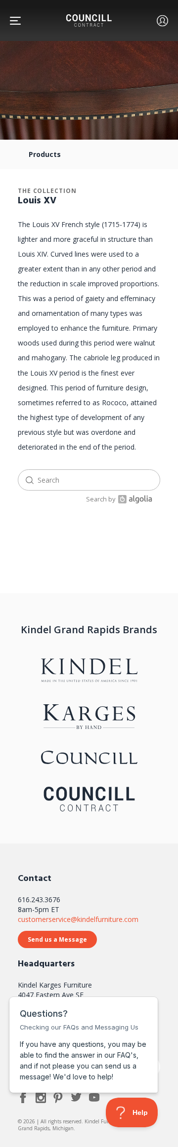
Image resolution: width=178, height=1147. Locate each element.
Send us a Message (57, 939)
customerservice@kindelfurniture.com (78, 919)
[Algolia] (133, 499)
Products (45, 154)
